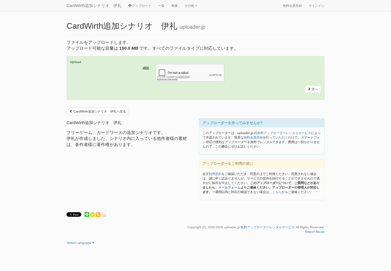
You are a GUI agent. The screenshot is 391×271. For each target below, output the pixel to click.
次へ (314, 89)
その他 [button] (189, 5)
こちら (277, 192)
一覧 (161, 5)
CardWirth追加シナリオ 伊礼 (94, 5)
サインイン (316, 5)
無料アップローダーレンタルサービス (284, 133)
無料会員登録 (292, 5)
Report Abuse (314, 231)
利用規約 (215, 174)
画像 (174, 5)
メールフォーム (229, 187)
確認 (146, 68)
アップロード (141, 5)
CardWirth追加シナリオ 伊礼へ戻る (99, 111)
